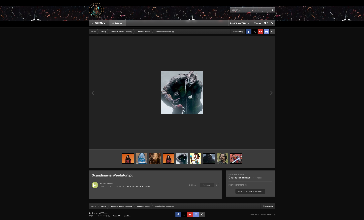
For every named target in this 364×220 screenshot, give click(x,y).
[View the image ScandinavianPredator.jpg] (182, 158)
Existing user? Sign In (240, 23)
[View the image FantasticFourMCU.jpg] (141, 158)
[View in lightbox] (182, 92)
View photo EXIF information (250, 191)
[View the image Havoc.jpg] (128, 158)
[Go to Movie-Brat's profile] (95, 185)
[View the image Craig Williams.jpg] (195, 158)
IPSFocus (104, 213)
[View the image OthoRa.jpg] (236, 158)
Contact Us (116, 216)
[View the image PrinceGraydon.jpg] (222, 158)
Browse (118, 23)
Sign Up (257, 23)
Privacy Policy (104, 216)
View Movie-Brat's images (138, 186)
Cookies (127, 216)
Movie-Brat (108, 183)
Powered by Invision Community (262, 214)
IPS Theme (93, 213)
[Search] (272, 10)
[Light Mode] (272, 23)
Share (193, 185)
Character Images (239, 177)
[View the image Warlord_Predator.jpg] (155, 158)
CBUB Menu (100, 23)
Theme (92, 216)
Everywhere (261, 10)
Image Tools (263, 144)
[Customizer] (266, 23)
